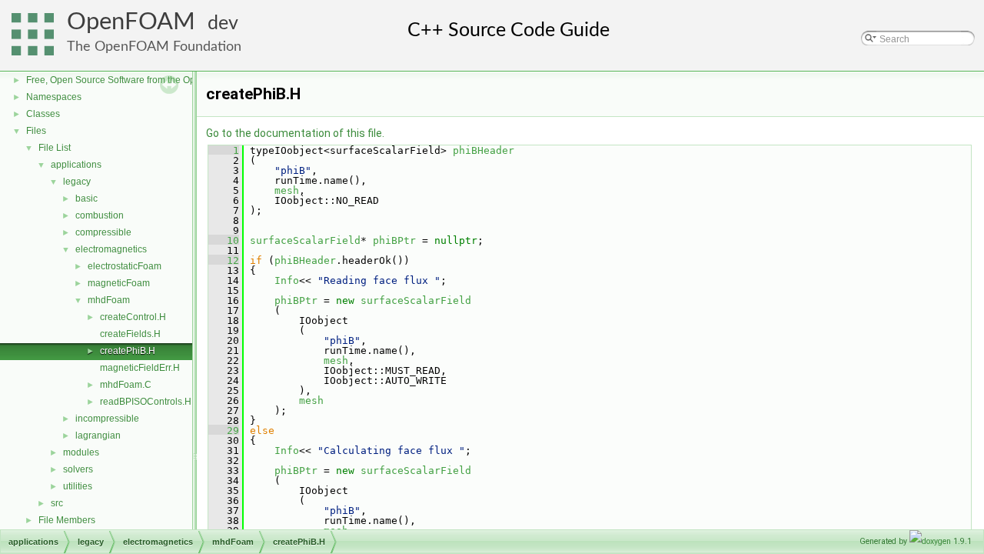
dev (223, 23)
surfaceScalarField (305, 240)
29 (223, 430)
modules (81, 452)
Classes (43, 113)
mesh (286, 190)
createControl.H (133, 317)
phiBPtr (394, 240)
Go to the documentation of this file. (295, 133)
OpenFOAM (131, 22)
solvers (78, 469)
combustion (99, 215)
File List (54, 147)
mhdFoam (109, 300)
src (57, 503)
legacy (77, 181)
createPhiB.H (127, 350)
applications (76, 164)
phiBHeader (483, 150)
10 (223, 240)
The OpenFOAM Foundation (154, 46)
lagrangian (98, 435)
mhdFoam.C (125, 384)
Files (36, 130)
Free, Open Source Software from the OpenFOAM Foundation (154, 80)
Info (286, 280)
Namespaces (53, 97)
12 (223, 260)
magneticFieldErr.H (140, 367)
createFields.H (130, 334)
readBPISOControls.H (145, 401)
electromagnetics (111, 249)
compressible (103, 232)
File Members (66, 520)
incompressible (107, 418)
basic (86, 198)
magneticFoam (119, 283)
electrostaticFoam (124, 266)
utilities (77, 486)
